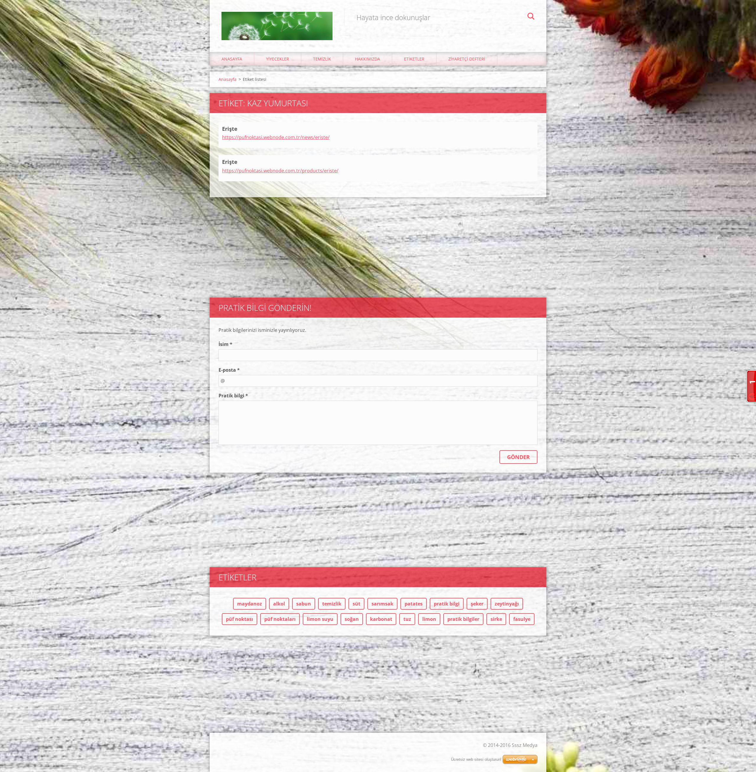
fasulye (521, 619)
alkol (279, 603)
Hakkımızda (367, 59)
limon (429, 619)
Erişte (229, 128)
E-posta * (229, 370)
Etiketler (414, 59)
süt (356, 603)
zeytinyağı (507, 603)
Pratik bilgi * (233, 395)
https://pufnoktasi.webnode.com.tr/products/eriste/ (280, 170)
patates (414, 603)
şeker (477, 603)
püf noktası (239, 619)
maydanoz (249, 603)
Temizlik (322, 59)
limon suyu (320, 619)
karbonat (381, 619)
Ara (531, 17)
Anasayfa (231, 59)
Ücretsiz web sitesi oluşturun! (476, 759)
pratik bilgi (447, 603)
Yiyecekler (277, 59)
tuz (407, 619)
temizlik (331, 603)
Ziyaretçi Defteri (466, 59)
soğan (352, 619)
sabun (303, 603)
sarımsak (382, 603)
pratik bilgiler (463, 619)
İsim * (225, 344)
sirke (496, 619)
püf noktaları (280, 619)
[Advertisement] (378, 244)
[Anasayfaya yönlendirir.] (277, 20)
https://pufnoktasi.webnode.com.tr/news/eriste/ (276, 137)
